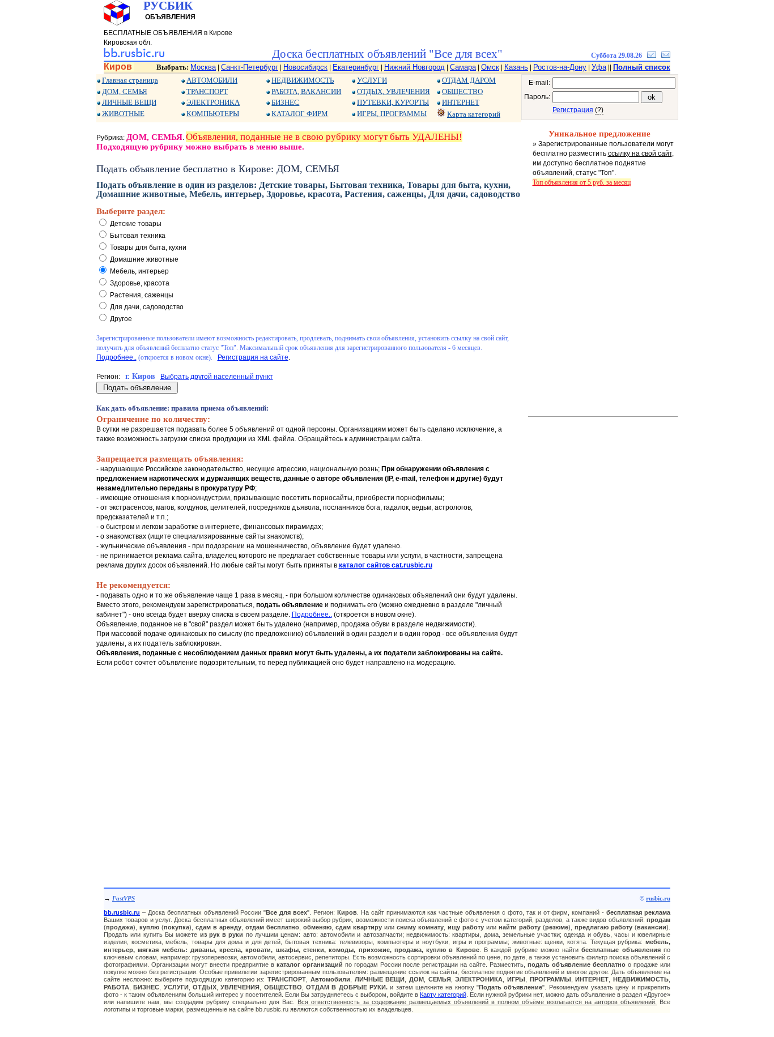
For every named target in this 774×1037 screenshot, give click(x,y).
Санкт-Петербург (249, 67)
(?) (599, 110)
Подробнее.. (116, 357)
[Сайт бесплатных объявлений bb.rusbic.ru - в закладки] (651, 55)
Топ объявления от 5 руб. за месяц (582, 182)
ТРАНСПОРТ (207, 91)
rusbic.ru (658, 898)
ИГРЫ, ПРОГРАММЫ (392, 113)
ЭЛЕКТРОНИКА (213, 102)
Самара (463, 67)
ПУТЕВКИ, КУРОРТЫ (393, 102)
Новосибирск (305, 67)
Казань (516, 67)
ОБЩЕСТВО (462, 91)
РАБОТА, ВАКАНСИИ (306, 91)
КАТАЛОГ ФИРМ (299, 113)
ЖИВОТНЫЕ (123, 113)
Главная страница (130, 80)
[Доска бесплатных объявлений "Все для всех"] (134, 55)
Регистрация (572, 110)
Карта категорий (473, 114)
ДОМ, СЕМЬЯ (124, 91)
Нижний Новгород (414, 67)
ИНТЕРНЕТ (460, 102)
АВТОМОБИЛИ (211, 80)
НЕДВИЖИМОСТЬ (302, 80)
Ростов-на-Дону (559, 67)
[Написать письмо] (665, 55)
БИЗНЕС (285, 102)
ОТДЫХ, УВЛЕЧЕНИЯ (393, 91)
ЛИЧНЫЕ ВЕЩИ (129, 102)
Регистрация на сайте (253, 357)
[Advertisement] (308, 766)
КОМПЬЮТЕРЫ (212, 113)
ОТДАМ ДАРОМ (469, 80)
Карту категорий (443, 994)
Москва (203, 67)
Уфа (599, 67)
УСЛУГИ (372, 80)
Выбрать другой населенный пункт (216, 377)
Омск (490, 67)
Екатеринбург (356, 67)
